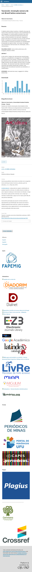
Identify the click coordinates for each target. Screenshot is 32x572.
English (4, 240)
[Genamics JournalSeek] (6, 337)
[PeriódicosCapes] (16, 465)
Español (4, 242)
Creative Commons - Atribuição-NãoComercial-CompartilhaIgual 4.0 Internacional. (15, 554)
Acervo (7, 5)
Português (4, 244)
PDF (5, 162)
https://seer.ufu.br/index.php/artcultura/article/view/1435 (14, 218)
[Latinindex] (15, 355)
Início (2, 5)
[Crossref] (16, 542)
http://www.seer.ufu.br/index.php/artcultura (14, 551)
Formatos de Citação (7, 221)
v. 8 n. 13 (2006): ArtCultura (17, 5)
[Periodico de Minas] (16, 434)
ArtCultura (6, 1)
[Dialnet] (15, 290)
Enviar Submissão (7, 231)
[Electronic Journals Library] (13, 332)
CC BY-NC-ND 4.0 (5, 188)
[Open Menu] (1, 1)
